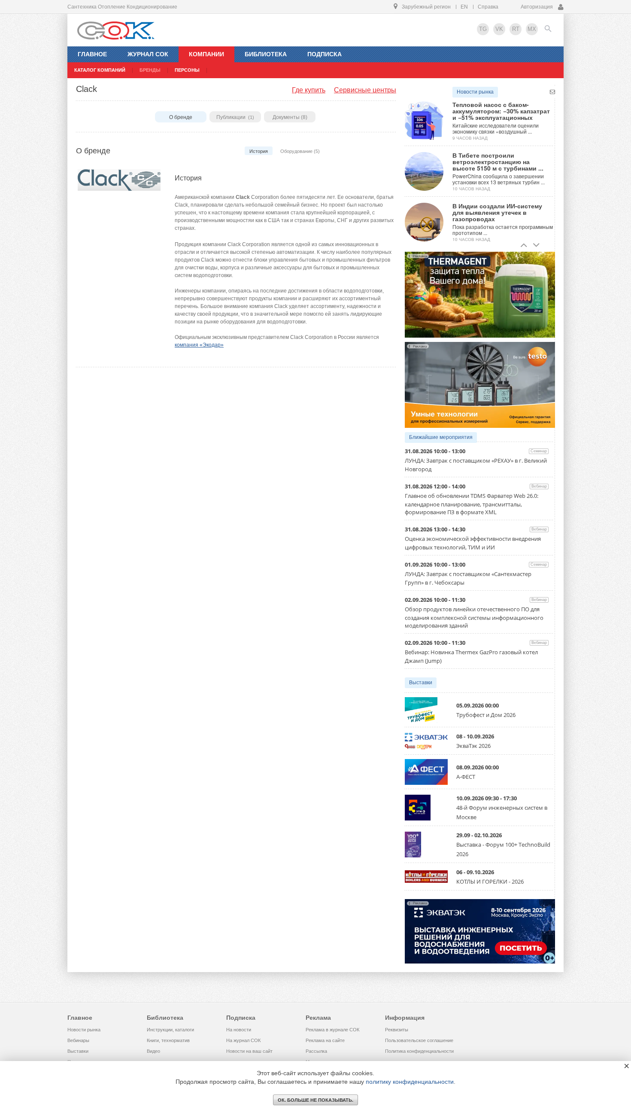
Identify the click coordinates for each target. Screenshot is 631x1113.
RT (515, 29)
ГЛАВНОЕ (92, 54)
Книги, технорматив (168, 1040)
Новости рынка (475, 92)
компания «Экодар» (199, 345)
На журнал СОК (243, 1040)
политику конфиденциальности (410, 1081)
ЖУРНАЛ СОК (147, 54)
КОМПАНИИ (206, 54)
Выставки (420, 683)
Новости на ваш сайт (249, 1051)
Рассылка (316, 1051)
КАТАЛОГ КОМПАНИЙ (99, 70)
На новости (238, 1029)
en (464, 7)
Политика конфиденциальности (419, 1051)
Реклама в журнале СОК (332, 1029)
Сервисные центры (365, 90)
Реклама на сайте (325, 1040)
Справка (488, 7)
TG (483, 29)
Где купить (308, 90)
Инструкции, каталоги (170, 1029)
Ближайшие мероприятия (441, 437)
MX (532, 29)
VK (499, 29)
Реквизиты (396, 1029)
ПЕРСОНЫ (187, 70)
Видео (153, 1051)
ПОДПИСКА (324, 54)
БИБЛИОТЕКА (266, 54)
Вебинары (78, 1040)
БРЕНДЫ (150, 70)
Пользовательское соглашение (419, 1040)
